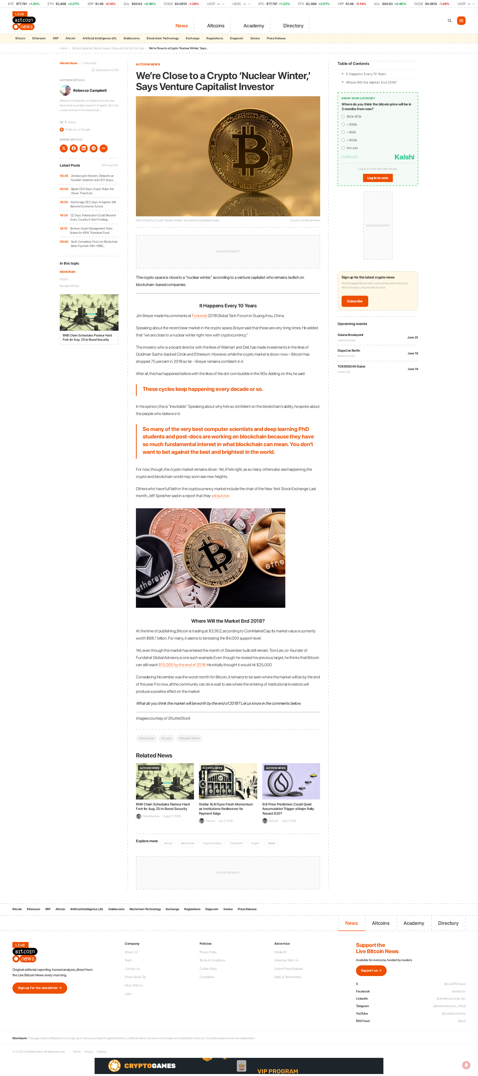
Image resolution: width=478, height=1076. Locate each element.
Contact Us (132, 969)
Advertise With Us (286, 960)
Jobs (128, 994)
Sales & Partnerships (287, 977)
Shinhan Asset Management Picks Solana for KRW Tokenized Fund (91, 230)
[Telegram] (94, 148)
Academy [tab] (253, 26)
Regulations (214, 38)
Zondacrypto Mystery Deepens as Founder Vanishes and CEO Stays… (93, 178)
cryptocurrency (212, 843)
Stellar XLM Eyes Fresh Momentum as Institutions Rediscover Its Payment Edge (226, 808)
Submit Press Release (288, 969)
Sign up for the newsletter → (40, 988)
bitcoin (168, 843)
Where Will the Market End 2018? (371, 82)
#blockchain (146, 738)
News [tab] (182, 26)
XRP (56, 38)
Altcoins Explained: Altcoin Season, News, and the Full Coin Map (108, 48)
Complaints (207, 977)
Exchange (192, 38)
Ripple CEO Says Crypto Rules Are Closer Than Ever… (92, 191)
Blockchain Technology (163, 38)
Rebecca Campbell (89, 90)
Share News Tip (135, 977)
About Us (131, 952)
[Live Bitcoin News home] (24, 20)
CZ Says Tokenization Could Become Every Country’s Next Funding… (93, 217)
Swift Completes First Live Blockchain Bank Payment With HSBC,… (94, 243)
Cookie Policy (208, 969)
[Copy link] (104, 148)
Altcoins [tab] (216, 26)
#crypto (167, 738)
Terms (77, 1051)
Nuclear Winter (69, 286)
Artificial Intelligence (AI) (100, 38)
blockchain (67, 271)
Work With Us (134, 985)
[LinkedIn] (84, 148)
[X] (64, 148)
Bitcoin (20, 38)
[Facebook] (74, 148)
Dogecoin (236, 38)
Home (63, 48)
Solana (255, 38)
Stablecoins (131, 38)
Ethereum (39, 38)
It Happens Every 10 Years (366, 74)
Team (128, 960)
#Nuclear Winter (189, 738)
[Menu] (461, 20)
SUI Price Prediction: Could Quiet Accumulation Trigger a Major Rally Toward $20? (288, 808)
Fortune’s (199, 315)
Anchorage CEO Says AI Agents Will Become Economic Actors (93, 204)
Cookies (101, 1051)
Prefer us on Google (75, 129)
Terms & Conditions (212, 960)
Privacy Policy (208, 952)
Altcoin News (68, 63)
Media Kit (280, 952)
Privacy (88, 1051)
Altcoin (70, 38)
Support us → (371, 970)
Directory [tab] (293, 26)
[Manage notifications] (466, 1065)
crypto (64, 279)
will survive (220, 495)
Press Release (276, 38)
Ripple (271, 843)
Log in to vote (377, 178)
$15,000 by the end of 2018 (182, 664)
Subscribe (355, 301)
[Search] (450, 21)
